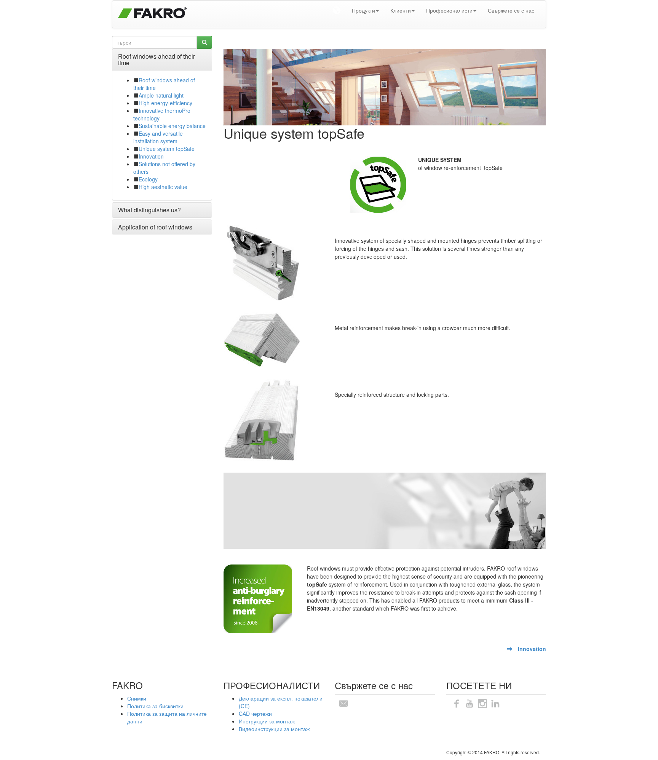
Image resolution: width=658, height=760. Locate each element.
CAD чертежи (255, 713)
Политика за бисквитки (155, 706)
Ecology (148, 179)
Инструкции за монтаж (267, 721)
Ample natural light (161, 95)
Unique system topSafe (167, 148)
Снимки (136, 698)
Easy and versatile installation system (158, 137)
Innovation (151, 156)
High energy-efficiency (165, 103)
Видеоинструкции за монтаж (274, 729)
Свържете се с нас (511, 10)
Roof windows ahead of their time (156, 59)
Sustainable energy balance (172, 126)
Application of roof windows (155, 227)
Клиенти (400, 10)
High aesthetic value (163, 187)
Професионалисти (449, 10)
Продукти (363, 10)
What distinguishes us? (149, 209)
